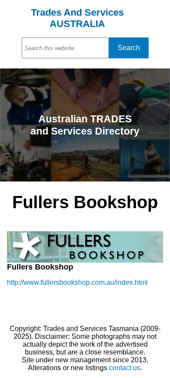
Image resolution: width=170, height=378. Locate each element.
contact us (124, 367)
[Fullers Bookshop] (85, 260)
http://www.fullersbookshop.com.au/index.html (77, 282)
